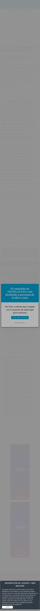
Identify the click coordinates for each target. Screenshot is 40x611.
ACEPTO (7, 607)
